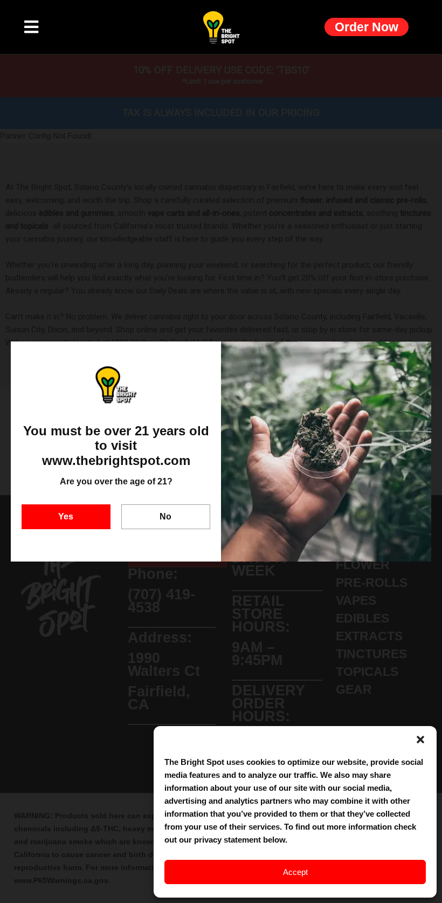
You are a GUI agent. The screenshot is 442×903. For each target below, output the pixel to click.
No (165, 516)
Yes (65, 516)
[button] (420, 739)
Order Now (366, 27)
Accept (295, 872)
